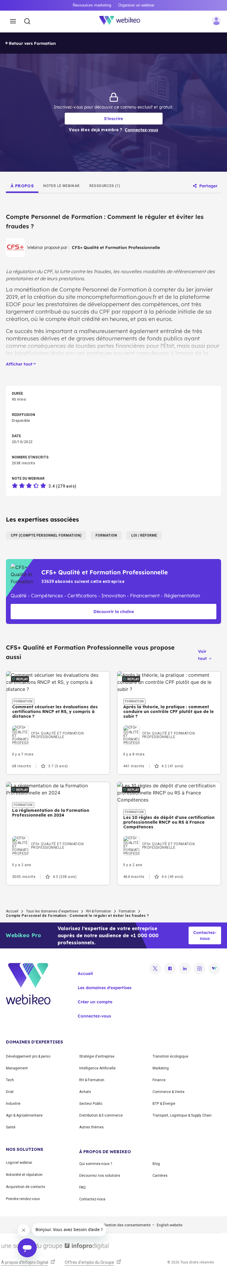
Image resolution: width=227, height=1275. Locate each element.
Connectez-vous (94, 1016)
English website (169, 1225)
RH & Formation (98, 911)
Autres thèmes (91, 1127)
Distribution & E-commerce (101, 1115)
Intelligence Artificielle (97, 1068)
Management (17, 1068)
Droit (10, 1092)
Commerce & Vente (168, 1092)
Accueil (12, 911)
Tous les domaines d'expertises (52, 911)
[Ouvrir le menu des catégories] (13, 21)
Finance (159, 1080)
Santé (10, 1127)
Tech (10, 1080)
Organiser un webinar (136, 5)
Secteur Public (91, 1104)
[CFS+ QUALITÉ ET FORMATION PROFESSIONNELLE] (58, 727)
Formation (127, 911)
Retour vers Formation (32, 43)
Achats (85, 1092)
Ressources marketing (92, 5)
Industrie (13, 1104)
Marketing (161, 1068)
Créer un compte (95, 1001)
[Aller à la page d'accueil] (123, 21)
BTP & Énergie (164, 1104)
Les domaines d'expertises (105, 987)
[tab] (22, 186)
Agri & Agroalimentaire (24, 1115)
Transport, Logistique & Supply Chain (182, 1115)
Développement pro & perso (28, 1056)
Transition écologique (170, 1056)
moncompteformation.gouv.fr (117, 296)
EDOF (13, 304)
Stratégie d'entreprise (96, 1056)
